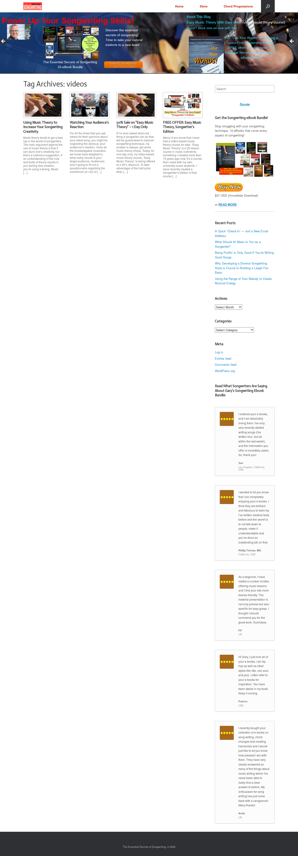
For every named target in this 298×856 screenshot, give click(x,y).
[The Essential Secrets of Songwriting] (32, 6)
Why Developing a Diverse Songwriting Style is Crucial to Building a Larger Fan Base (241, 268)
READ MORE (227, 204)
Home (179, 6)
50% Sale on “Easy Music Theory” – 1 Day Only (134, 124)
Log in (219, 352)
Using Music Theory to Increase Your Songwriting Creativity (43, 127)
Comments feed (225, 364)
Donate (245, 104)
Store (203, 6)
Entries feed (223, 358)
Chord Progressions (238, 6)
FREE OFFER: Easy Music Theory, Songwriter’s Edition (182, 127)
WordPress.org (225, 371)
